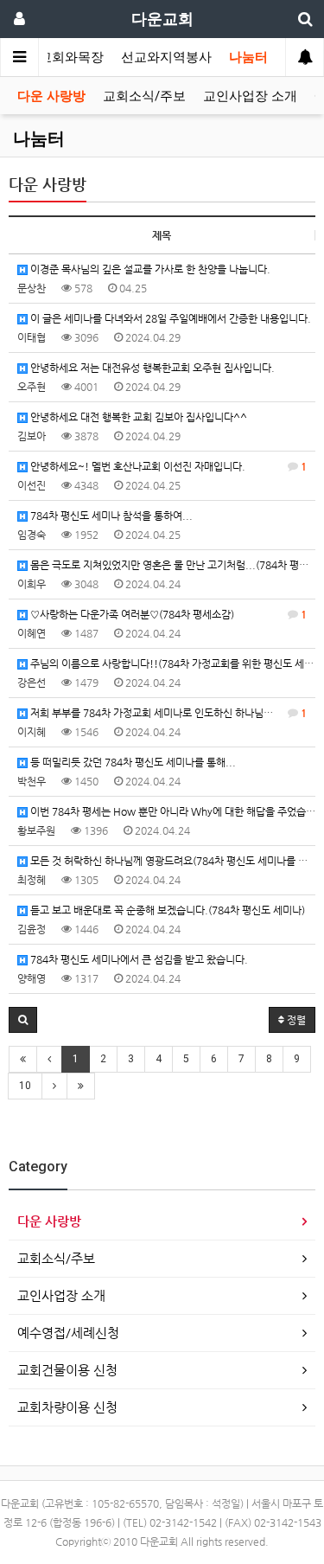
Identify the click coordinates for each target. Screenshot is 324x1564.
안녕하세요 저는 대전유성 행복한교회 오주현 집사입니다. (151, 368)
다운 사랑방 (51, 96)
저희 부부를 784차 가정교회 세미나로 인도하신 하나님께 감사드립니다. (171, 713)
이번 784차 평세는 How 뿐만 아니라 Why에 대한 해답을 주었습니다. (171, 811)
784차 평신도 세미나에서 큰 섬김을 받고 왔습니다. (138, 959)
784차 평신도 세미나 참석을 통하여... (110, 516)
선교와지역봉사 (166, 57)
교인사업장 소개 (250, 96)
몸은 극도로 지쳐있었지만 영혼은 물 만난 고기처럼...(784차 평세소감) (171, 565)
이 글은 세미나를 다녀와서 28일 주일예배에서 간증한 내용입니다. (169, 318)
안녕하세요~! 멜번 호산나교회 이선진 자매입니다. (167, 466)
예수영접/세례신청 (68, 1332)
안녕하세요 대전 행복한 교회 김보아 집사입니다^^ (137, 417)
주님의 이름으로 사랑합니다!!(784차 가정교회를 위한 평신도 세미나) (171, 663)
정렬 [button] (295, 1020)
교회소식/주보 (144, 96)
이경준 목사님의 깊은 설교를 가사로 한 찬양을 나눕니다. (149, 269)
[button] (23, 1020)
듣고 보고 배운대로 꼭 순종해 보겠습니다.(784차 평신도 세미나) (166, 910)
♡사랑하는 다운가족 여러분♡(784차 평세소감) (167, 614)
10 (25, 1086)
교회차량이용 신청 (67, 1407)
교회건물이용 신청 (67, 1369)
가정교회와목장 (58, 57)
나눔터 (248, 57)
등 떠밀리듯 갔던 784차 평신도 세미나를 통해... (132, 762)
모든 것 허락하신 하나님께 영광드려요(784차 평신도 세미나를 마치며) (171, 861)
